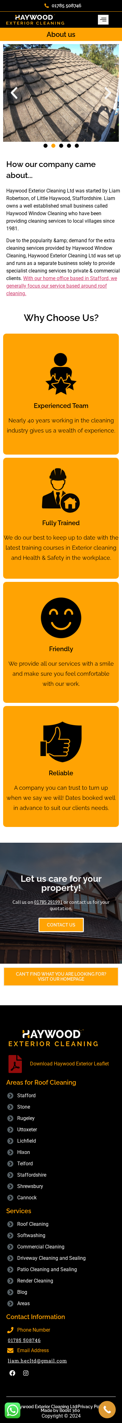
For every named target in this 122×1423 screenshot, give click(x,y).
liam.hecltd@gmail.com (37, 1360)
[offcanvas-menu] (103, 20)
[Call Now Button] (107, 1409)
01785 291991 (48, 902)
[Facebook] (12, 1373)
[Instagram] (26, 1373)
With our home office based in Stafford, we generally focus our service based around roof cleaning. (61, 285)
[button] (14, 93)
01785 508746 (24, 1340)
